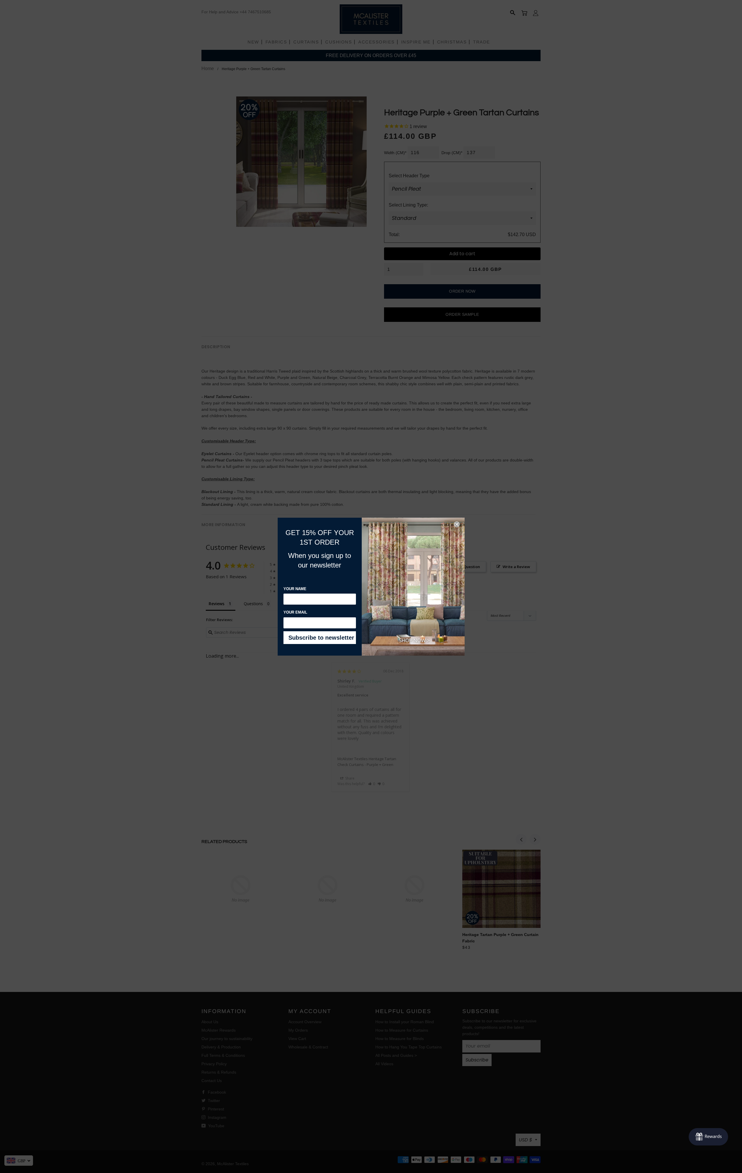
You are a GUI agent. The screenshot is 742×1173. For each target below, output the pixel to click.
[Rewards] (708, 1136)
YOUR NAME (294, 589)
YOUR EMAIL (295, 612)
